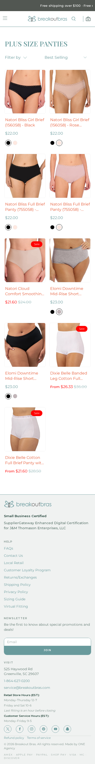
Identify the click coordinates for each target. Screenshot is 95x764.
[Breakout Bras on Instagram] (31, 729)
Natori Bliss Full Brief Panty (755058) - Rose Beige (70, 207)
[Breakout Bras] (47, 19)
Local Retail (14, 563)
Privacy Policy (16, 592)
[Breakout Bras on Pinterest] (43, 729)
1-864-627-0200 (17, 681)
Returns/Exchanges (20, 577)
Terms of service (39, 738)
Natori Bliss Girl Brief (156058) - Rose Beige (69, 123)
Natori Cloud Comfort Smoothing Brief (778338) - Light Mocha (25, 291)
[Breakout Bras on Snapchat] (67, 729)
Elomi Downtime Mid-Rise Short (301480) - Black (21, 376)
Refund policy (14, 738)
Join (47, 650)
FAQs (8, 548)
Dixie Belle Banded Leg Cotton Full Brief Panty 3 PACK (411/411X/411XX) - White (68, 376)
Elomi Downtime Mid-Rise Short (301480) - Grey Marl (69, 291)
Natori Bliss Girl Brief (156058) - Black (24, 122)
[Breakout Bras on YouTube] (55, 729)
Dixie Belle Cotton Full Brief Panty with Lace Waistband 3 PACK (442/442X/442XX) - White (24, 460)
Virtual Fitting (16, 606)
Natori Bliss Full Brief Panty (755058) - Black (25, 207)
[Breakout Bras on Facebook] (19, 729)
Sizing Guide (14, 599)
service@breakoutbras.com (27, 688)
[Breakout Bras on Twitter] (7, 729)
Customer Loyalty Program (27, 570)
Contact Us (13, 556)
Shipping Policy (17, 585)
